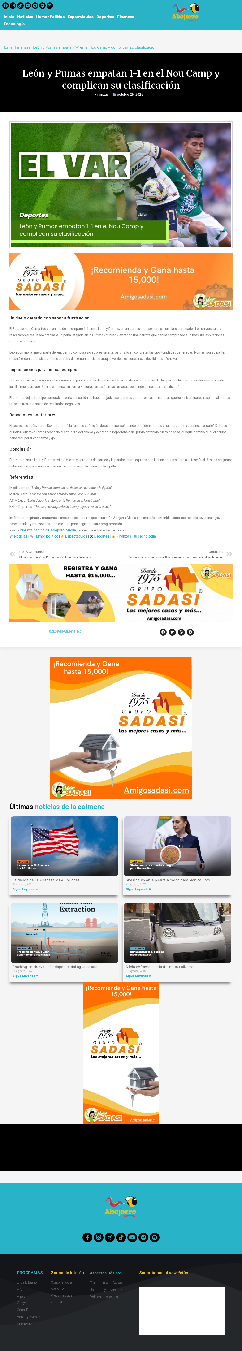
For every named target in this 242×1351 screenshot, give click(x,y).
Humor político (46, 536)
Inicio (9, 17)
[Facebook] (5, 5)
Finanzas (125, 17)
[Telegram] (35, 5)
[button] (163, 632)
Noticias (25, 17)
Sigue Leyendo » (25, 889)
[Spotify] (42, 5)
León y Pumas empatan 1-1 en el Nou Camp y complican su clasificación (94, 47)
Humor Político (50, 17)
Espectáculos (81, 17)
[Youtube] (28, 5)
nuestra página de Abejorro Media (48, 530)
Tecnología (14, 24)
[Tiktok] (20, 5)
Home (7, 47)
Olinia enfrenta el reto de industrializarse (160, 967)
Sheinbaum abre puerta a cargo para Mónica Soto (168, 880)
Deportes (105, 17)
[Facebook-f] (87, 1237)
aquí (67, 524)
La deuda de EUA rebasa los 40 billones (46, 880)
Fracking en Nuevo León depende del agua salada (55, 967)
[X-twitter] (50, 5)
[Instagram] (13, 5)
